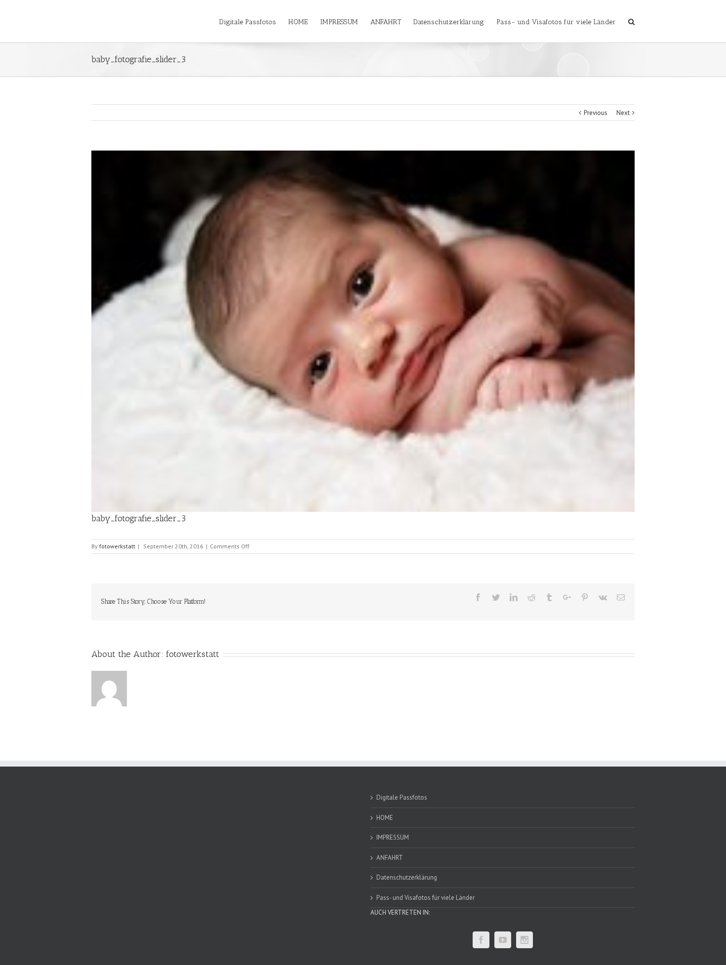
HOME (384, 817)
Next (623, 113)
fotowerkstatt (117, 546)
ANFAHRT (389, 857)
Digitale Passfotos (401, 797)
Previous (595, 113)
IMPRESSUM (392, 837)
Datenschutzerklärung (406, 877)
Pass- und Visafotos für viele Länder (425, 897)
